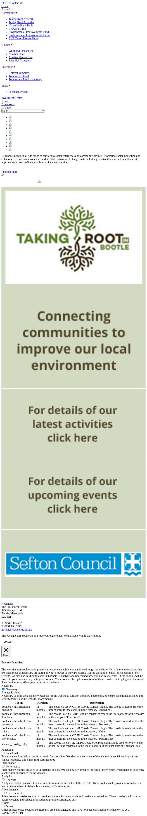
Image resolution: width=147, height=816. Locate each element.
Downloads (8, 104)
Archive (6, 107)
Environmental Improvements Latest (29, 35)
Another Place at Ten (20, 57)
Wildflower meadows (21, 50)
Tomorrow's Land (19, 76)
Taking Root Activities (21, 22)
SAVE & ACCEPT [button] (12, 812)
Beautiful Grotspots (20, 60)
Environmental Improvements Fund (29, 31)
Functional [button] (7, 749)
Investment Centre (11, 97)
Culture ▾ (6, 44)
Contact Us (16, 2)
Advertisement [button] (9, 789)
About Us (7, 9)
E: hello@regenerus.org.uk (16, 629)
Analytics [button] (6, 776)
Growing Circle (17, 28)
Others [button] (5, 802)
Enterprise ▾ (8, 66)
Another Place (17, 54)
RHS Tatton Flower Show (23, 38)
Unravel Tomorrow (19, 72)
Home (4, 6)
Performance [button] (8, 762)
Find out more (9, 171)
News (4, 101)
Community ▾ (9, 12)
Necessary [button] (7, 685)
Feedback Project (18, 91)
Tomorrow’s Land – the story (25, 79)
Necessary (11, 689)
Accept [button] (8, 641)
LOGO (5, 2)
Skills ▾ (5, 85)
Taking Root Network (21, 18)
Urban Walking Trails (21, 25)
